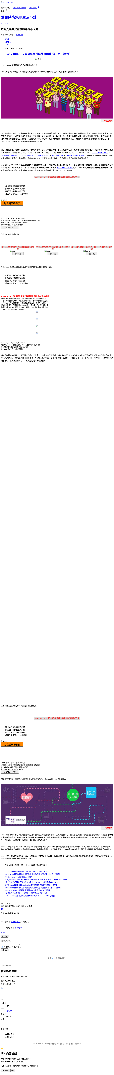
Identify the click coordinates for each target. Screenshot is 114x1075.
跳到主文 (4, 24)
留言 (18, 922)
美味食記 (18, 928)
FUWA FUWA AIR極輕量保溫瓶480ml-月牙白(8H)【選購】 (28, 890)
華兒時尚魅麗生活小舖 (19, 17)
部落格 (8, 42)
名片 (7, 44)
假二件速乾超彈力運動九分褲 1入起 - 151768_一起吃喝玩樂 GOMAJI (32, 882)
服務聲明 (78, 1044)
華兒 (2, 909)
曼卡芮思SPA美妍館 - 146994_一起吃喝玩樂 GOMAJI (26, 893)
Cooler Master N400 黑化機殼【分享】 (20, 877)
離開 (12, 1070)
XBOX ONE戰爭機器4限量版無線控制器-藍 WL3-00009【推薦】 (30, 896)
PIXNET (40, 1044)
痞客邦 (13, 922)
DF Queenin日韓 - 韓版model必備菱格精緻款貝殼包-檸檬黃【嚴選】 (31, 885)
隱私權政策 (69, 1044)
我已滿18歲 (5, 1070)
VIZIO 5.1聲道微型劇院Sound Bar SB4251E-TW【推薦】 (27, 871)
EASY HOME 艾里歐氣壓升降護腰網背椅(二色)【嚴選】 (38, 54)
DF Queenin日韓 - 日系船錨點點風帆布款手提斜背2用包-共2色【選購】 (33, 874)
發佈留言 (5, 950)
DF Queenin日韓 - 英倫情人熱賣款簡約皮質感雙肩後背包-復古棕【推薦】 (33, 888)
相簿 (7, 39)
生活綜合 (19, 35)
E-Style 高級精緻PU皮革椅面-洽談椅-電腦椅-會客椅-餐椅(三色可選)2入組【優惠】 (37, 880)
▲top (3, 932)
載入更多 (5, 936)
